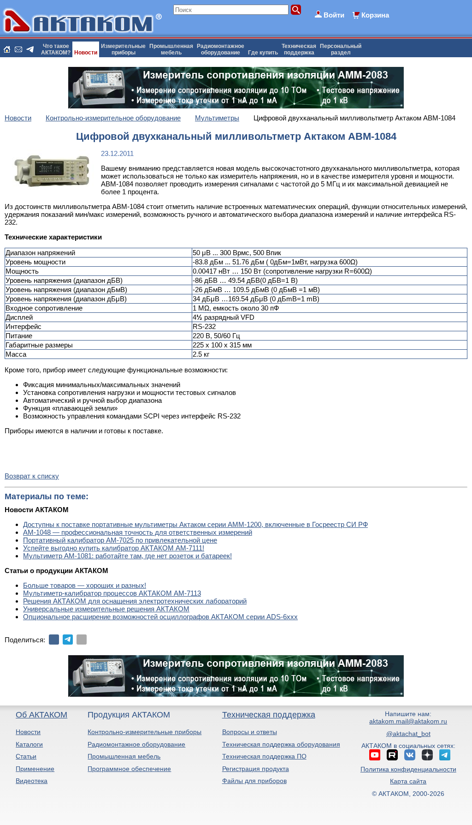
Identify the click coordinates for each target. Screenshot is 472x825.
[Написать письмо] (18, 49)
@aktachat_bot (408, 733)
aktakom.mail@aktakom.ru (408, 721)
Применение (35, 768)
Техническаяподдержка (299, 49)
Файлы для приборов (254, 780)
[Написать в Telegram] (30, 49)
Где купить (263, 52)
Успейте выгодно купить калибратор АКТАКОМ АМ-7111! (113, 548)
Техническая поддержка (268, 714)
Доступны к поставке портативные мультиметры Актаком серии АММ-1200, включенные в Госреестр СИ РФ (195, 524)
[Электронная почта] (82, 639)
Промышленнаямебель (171, 49)
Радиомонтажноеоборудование (220, 49)
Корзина (375, 15)
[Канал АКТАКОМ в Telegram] (444, 754)
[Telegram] (68, 639)
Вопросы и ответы (249, 731)
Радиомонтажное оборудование (136, 744)
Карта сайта (408, 781)
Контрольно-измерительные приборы (144, 731)
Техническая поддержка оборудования (281, 744)
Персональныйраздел (340, 49)
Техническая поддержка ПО (264, 756)
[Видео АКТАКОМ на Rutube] (392, 754)
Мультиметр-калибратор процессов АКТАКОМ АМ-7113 (112, 593)
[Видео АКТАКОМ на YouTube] (374, 754)
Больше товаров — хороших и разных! (84, 585)
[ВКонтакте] (54, 639)
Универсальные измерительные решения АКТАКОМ (106, 609)
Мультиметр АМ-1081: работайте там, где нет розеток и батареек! (127, 556)
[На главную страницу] (7, 49)
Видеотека (31, 780)
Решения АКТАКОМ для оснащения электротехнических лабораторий (135, 601)
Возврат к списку (32, 476)
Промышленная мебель (124, 756)
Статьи (26, 756)
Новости (85, 52)
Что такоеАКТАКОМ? (56, 49)
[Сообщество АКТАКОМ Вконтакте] (409, 754)
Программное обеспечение (129, 768)
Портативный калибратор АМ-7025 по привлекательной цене (120, 540)
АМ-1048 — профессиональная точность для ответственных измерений (137, 532)
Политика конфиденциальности (408, 769)
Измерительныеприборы (123, 49)
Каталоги (29, 744)
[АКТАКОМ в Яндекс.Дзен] (427, 754)
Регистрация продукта (255, 768)
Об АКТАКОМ (41, 714)
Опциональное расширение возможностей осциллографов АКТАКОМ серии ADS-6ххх (160, 617)
